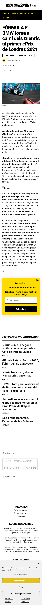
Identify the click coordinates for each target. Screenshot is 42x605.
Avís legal (21, 516)
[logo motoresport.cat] (21, 5)
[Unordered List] (18, 468)
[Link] (27, 468)
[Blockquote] (21, 468)
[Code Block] (24, 468)
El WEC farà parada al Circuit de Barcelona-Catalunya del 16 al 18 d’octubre (20, 387)
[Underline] (10, 468)
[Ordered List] (15, 468)
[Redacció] (4, 60)
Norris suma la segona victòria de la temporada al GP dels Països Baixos (19, 348)
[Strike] (13, 468)
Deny (21, 587)
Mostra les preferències (21, 593)
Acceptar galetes (21, 581)
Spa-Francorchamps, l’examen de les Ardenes (17, 419)
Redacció (16, 60)
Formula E (26, 55)
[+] (32, 468)
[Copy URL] (26, 77)
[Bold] (4, 468)
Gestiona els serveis (20, 574)
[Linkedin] (20, 77)
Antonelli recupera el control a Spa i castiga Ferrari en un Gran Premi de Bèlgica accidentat (20, 404)
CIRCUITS (5, 355)
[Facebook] (4, 77)
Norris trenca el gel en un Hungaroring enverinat (18, 374)
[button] (38, 563)
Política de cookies (21, 513)
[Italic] (7, 468)
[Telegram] (31, 77)
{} (30, 468)
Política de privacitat (21, 510)
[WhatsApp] (10, 77)
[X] (15, 77)
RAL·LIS (5, 367)
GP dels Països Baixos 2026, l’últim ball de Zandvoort (20, 362)
